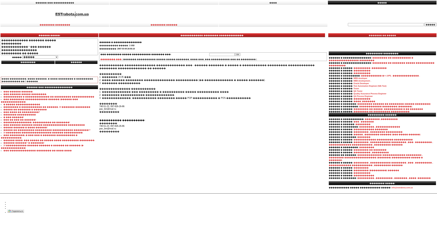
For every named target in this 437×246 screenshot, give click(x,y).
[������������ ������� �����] (49, 40)
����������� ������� (371, 129)
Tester (356, 88)
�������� (362, 124)
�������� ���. (111, 59)
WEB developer (360, 78)
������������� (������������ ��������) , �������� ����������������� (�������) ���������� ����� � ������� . (376, 157)
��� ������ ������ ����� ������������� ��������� (44, 125)
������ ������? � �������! (23, 143)
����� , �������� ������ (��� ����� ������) (387, 134)
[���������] (49, 43)
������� (363, 137)
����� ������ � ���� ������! (25, 127)
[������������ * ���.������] (49, 47)
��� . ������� (364, 122)
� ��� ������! (13, 117)
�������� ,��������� (381, 119)
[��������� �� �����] (49, 53)
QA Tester (358, 91)
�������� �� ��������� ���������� (382, 112)
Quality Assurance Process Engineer (370, 94)
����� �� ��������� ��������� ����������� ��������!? (46, 130)
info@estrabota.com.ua (402, 188)
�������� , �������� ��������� (378, 132)
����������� (364, 175)
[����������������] (49, 50)
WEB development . (362, 81)
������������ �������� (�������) (385, 106)
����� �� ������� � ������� (25, 109)
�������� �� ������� (370, 150)
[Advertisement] (290, 14)
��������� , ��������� (371, 152)
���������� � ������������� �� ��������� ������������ (48, 97)
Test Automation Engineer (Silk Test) (370, 86)
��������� (362, 71)
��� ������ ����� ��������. (25, 94)
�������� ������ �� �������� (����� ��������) (394, 104)
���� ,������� (364, 101)
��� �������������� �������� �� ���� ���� (37, 150)
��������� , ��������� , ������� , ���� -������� (394, 178)
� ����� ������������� (21, 104)
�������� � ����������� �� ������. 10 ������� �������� (46, 107)
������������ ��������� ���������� (383, 140)
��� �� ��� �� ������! (19, 120)
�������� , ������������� (379, 127)
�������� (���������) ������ (376, 170)
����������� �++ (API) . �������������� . (390, 76)
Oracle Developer (361, 83)
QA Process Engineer (363, 96)
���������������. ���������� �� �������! (36, 122)
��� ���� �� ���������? (21, 112)
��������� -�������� (370, 68)
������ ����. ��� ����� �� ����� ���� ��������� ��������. (49, 140)
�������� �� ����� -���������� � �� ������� (388, 109)
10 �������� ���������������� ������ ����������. (43, 133)
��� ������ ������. (18, 92)
